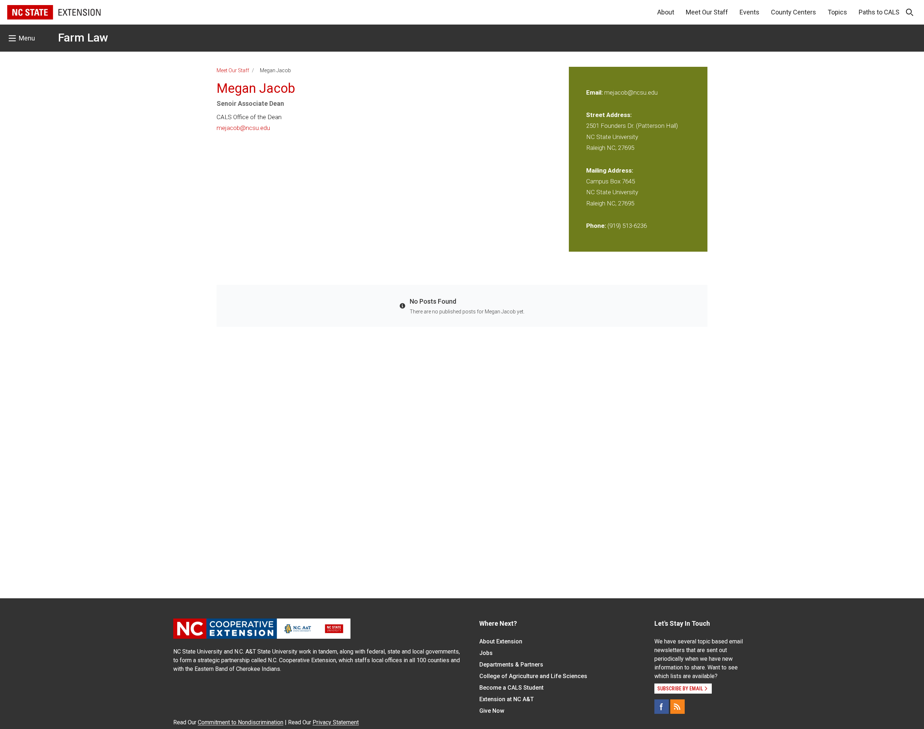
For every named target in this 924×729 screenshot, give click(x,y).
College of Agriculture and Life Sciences (533, 676)
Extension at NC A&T (506, 699)
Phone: (596, 225)
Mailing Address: (609, 170)
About (665, 12)
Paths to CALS (879, 12)
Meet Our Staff (707, 12)
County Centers (793, 12)
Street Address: (609, 114)
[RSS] (677, 706)
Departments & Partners (511, 664)
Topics (837, 12)
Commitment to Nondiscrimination (240, 722)
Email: (595, 92)
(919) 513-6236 (627, 225)
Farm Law (83, 37)
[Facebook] (661, 706)
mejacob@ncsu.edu (243, 127)
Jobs (486, 653)
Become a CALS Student (511, 687)
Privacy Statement (336, 722)
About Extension (500, 641)
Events (749, 12)
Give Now (491, 710)
